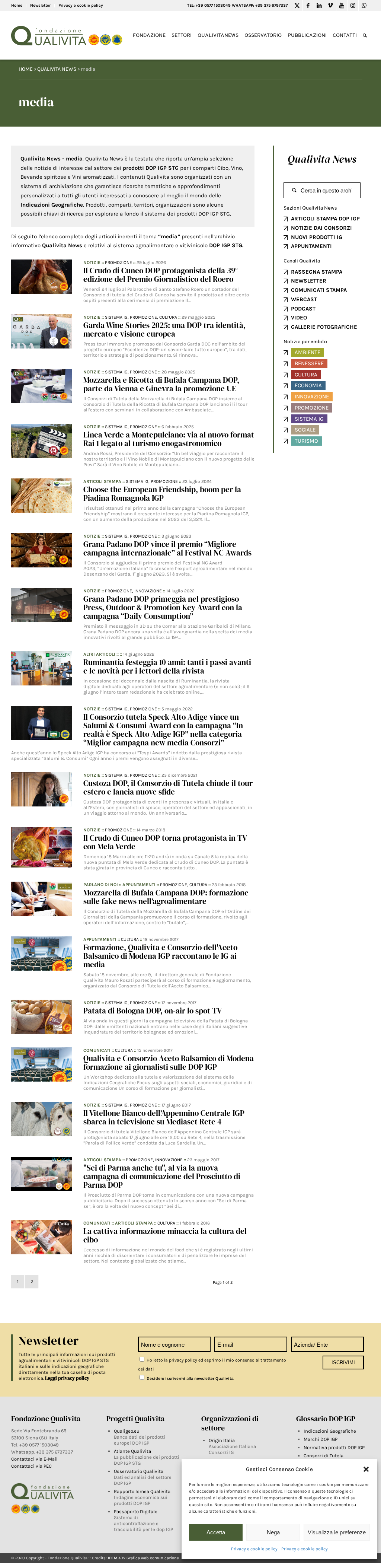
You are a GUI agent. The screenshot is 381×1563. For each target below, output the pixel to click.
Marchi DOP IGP (320, 1439)
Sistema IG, (117, 317)
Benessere (309, 363)
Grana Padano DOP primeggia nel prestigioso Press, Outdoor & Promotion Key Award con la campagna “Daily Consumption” (162, 607)
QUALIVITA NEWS (56, 69)
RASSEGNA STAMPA (316, 271)
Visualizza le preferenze (337, 1532)
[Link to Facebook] (308, 5)
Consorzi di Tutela (323, 1455)
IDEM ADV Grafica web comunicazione (143, 1558)
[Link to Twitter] (297, 5)
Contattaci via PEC (31, 1466)
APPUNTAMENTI (311, 246)
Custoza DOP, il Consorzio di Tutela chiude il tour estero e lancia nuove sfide (168, 787)
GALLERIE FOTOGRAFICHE (324, 327)
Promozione (118, 262)
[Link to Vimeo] (330, 5)
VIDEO (299, 317)
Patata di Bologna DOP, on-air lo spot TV (152, 1010)
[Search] (365, 36)
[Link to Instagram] (353, 5)
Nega (273, 1532)
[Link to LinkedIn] (319, 5)
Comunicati (97, 1050)
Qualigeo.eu (127, 1431)
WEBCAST (304, 299)
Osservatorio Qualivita (138, 1471)
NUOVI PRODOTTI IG (316, 237)
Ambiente (307, 352)
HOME (26, 69)
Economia (308, 385)
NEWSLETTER (308, 280)
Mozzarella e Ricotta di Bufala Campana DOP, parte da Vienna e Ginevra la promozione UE (161, 384)
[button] (366, 1469)
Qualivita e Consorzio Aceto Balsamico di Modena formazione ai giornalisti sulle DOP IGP (168, 1062)
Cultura (168, 317)
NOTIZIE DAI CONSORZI (321, 228)
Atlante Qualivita (132, 1451)
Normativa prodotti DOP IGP (334, 1447)
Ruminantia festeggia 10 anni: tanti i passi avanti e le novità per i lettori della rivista (167, 666)
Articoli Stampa (102, 481)
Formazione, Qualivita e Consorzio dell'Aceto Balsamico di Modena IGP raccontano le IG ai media (160, 956)
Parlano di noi (100, 884)
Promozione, (144, 317)
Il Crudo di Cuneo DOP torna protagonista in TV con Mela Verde (165, 842)
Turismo (306, 440)
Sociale (305, 429)
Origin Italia (222, 1440)
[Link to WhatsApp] (364, 5)
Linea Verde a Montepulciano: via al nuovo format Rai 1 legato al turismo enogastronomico (168, 439)
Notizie (91, 262)
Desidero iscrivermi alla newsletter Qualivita (189, 1378)
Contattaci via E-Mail (35, 1459)
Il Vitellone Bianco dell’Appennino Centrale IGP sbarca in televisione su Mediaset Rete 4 (163, 1117)
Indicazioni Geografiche (330, 1431)
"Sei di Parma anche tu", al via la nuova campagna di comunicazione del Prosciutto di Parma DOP (161, 1176)
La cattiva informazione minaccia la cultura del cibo (165, 1235)
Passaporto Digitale (135, 1511)
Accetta (215, 1532)
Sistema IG (309, 419)
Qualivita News (322, 159)
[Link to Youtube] (341, 5)
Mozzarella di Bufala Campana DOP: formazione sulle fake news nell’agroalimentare (166, 897)
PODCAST (303, 308)
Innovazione (148, 590)
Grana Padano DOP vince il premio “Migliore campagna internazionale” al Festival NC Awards (167, 548)
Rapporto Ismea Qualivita (142, 1491)
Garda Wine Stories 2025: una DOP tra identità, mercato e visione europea (164, 329)
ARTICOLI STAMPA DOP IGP (325, 218)
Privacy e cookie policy (254, 1548)
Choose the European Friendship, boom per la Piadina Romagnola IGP (162, 493)
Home (16, 5)
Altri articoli (99, 654)
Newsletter (40, 5)
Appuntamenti (139, 884)
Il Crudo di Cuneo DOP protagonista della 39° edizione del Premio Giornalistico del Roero (160, 274)
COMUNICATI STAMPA (319, 290)
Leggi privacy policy (67, 1378)
